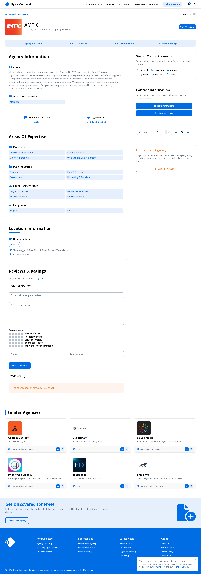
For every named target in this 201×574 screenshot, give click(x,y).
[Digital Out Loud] (10, 542)
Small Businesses (76, 196)
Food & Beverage (76, 172)
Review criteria (16, 330)
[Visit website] (62, 449)
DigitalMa (79, 437)
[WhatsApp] (169, 132)
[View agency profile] (58, 449)
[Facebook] (163, 132)
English (13, 210)
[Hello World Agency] (15, 465)
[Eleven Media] (144, 428)
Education (15, 172)
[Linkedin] (175, 132)
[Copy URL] (156, 132)
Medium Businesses (77, 191)
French (70, 210)
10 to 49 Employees (95, 122)
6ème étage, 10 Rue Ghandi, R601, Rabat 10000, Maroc (40, 250)
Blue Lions (143, 474)
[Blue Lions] (144, 465)
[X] (181, 132)
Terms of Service (180, 567)
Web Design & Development (81, 157)
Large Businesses (19, 191)
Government (16, 177)
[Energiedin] (79, 465)
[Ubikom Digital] (15, 428)
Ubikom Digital (17, 437)
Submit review (19, 365)
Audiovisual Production (22, 152)
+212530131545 (21, 254)
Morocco (14, 101)
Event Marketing (75, 152)
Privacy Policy (159, 567)
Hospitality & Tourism (78, 177)
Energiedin (79, 474)
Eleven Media (145, 437)
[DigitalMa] (79, 428)
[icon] (6, 14)
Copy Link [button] (39, 278)
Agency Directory (15, 14)
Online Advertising (19, 157)
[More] (188, 132)
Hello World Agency (20, 474)
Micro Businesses (19, 196)
